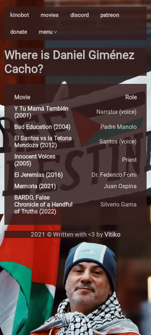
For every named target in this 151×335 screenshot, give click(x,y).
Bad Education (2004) (42, 126)
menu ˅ (48, 32)
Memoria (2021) (35, 186)
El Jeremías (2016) (38, 174)
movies (50, 15)
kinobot (19, 15)
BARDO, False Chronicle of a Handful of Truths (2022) (43, 204)
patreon (109, 15)
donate (18, 32)
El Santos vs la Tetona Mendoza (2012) (43, 142)
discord (79, 15)
